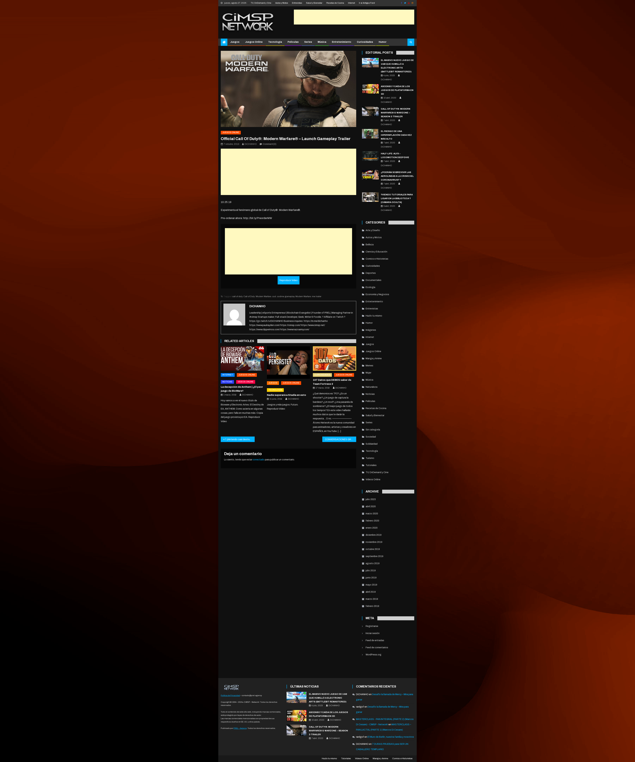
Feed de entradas (375, 640)
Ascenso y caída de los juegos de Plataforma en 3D (397, 90)
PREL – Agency (240, 728)
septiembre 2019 (374, 556)
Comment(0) (269, 144)
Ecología (370, 287)
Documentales (373, 280)
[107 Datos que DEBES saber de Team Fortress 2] (334, 358)
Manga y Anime (374, 358)
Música (322, 42)
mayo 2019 (371, 585)
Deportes (371, 273)
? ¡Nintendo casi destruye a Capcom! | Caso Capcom (240, 439)
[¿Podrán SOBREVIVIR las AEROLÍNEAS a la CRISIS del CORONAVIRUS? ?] (370, 174)
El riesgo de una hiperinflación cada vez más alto (396, 135)
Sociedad (371, 437)
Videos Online (246, 382)
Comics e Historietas (377, 259)
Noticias (227, 382)
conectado (258, 459)
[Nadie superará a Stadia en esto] (288, 362)
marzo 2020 (372, 513)
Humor (382, 42)
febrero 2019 (372, 606)
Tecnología (275, 42)
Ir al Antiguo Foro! (367, 3)
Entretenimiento (341, 42)
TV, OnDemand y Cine (261, 3)
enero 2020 (372, 528)
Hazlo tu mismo (374, 316)
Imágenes (371, 330)
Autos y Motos (281, 3)
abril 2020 (371, 506)
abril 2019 (371, 592)
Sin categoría (373, 429)
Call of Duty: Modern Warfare (257, 296)
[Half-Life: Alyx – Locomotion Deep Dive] (370, 156)
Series (308, 42)
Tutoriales (371, 465)
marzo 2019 (372, 599)
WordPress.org (373, 654)
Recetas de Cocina (335, 3)
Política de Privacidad (230, 695)
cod (274, 296)
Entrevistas (297, 3)
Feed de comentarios (377, 647)
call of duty (237, 296)
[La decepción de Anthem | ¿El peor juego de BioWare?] (242, 358)
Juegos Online (254, 42)
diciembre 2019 (373, 535)
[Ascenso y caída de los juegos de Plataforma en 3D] (370, 89)
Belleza (370, 244)
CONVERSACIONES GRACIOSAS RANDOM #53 (340, 439)
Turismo (370, 458)
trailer (318, 296)
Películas (293, 42)
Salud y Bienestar (314, 3)
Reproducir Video (288, 280)
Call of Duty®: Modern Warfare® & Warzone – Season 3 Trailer (395, 113)
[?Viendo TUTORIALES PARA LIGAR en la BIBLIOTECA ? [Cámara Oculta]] (370, 197)
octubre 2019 (373, 549)
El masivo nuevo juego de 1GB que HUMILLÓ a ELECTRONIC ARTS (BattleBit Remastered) (328, 698)
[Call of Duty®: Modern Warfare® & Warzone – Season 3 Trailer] (370, 111)
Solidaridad (372, 444)
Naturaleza (371, 387)
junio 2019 (371, 577)
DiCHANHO (251, 144)
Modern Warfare (303, 296)
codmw (280, 296)
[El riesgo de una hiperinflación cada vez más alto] (370, 133)
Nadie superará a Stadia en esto (286, 395)
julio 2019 (371, 570)
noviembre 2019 (374, 542)
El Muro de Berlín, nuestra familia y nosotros (391, 737)
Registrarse (372, 626)
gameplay (290, 296)
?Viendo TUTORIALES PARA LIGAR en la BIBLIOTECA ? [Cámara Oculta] (397, 198)
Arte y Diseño (373, 230)
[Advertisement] (354, 17)
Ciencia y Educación (376, 251)
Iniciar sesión (373, 633)
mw (313, 296)
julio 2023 (371, 499)
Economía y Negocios (377, 294)
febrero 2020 (372, 520)
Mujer (368, 372)
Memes (369, 365)
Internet (351, 3)
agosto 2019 (373, 563)
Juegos (234, 42)
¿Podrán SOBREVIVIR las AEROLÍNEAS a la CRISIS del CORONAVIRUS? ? (397, 176)
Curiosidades (365, 42)
